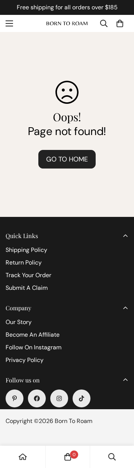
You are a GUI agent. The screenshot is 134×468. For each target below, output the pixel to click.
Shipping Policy (26, 250)
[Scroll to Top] (120, 428)
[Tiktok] (81, 398)
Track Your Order (28, 275)
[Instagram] (59, 398)
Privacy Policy (25, 360)
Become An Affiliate (33, 335)
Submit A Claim (27, 288)
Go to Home (67, 159)
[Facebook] (37, 398)
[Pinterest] (14, 398)
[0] (119, 23)
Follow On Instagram (33, 347)
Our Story (19, 322)
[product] (22, 456)
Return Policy (24, 262)
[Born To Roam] (67, 23)
